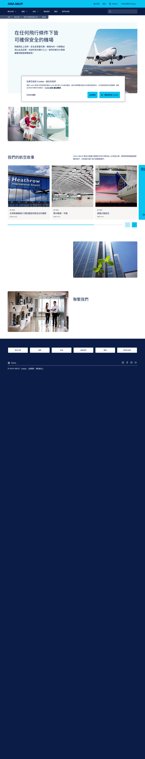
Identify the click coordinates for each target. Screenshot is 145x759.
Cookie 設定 (31, 95)
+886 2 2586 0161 (84, 324)
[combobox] (122, 11)
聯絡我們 (47, 11)
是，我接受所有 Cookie (109, 95)
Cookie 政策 (49, 88)
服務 (23, 11)
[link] (97, 4)
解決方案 (11, 11)
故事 (34, 11)
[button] (15, 11)
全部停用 (92, 95)
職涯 (55, 11)
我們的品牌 (65, 11)
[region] (73, 89)
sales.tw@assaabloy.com (91, 320)
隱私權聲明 (57, 88)
